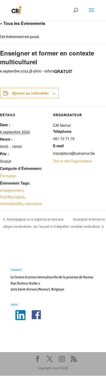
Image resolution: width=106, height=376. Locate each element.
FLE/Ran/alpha (12, 196)
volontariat (33, 203)
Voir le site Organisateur (72, 160)
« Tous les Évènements (22, 23)
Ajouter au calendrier (30, 93)
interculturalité (11, 203)
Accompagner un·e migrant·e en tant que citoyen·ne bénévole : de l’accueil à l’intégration (36, 222)
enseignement (11, 190)
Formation (8, 175)
